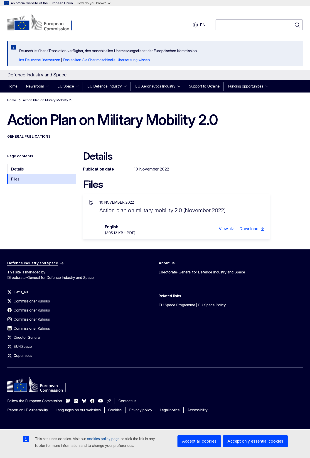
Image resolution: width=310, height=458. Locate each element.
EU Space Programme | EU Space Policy (192, 305)
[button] (226, 229)
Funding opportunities (245, 86)
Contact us (127, 401)
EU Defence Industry (104, 86)
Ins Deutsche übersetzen (39, 60)
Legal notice (170, 410)
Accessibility (197, 410)
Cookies (115, 410)
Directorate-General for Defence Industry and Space (202, 272)
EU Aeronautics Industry (155, 86)
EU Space (65, 86)
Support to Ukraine (204, 86)
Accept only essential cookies (255, 441)
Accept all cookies (199, 441)
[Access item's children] (49, 86)
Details (17, 169)
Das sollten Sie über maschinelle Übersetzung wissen (106, 60)
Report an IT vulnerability (27, 410)
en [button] (203, 24)
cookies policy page (103, 438)
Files (15, 179)
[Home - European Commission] (44, 23)
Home (12, 86)
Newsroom (35, 86)
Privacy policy (140, 410)
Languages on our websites (78, 410)
